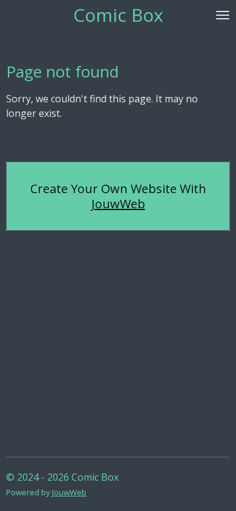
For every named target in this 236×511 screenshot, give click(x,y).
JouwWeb (118, 203)
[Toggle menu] (222, 15)
